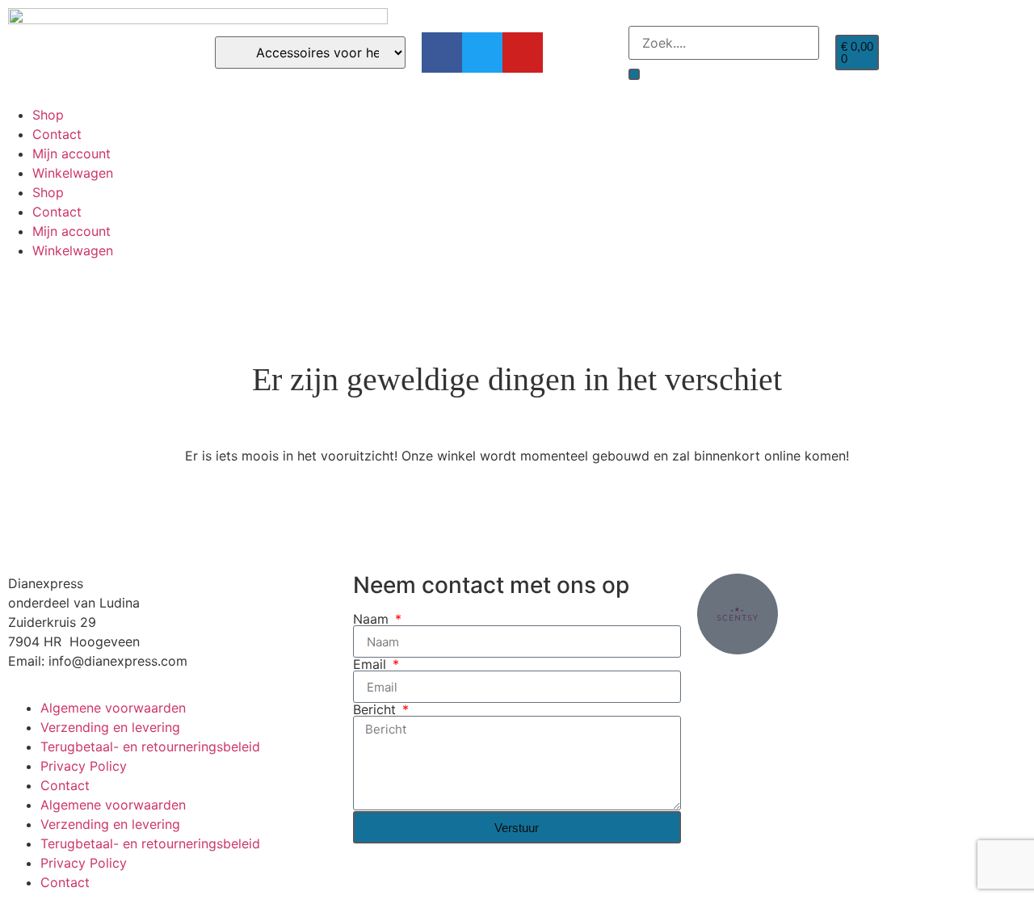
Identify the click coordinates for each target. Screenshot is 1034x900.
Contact (57, 134)
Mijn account (71, 153)
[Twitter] (482, 52)
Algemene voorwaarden (113, 708)
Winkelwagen (72, 173)
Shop (48, 115)
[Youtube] (522, 52)
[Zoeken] (634, 74)
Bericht (376, 709)
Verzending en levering (110, 727)
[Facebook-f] (442, 52)
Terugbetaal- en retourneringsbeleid (150, 746)
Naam (373, 618)
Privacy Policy (83, 766)
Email (371, 664)
